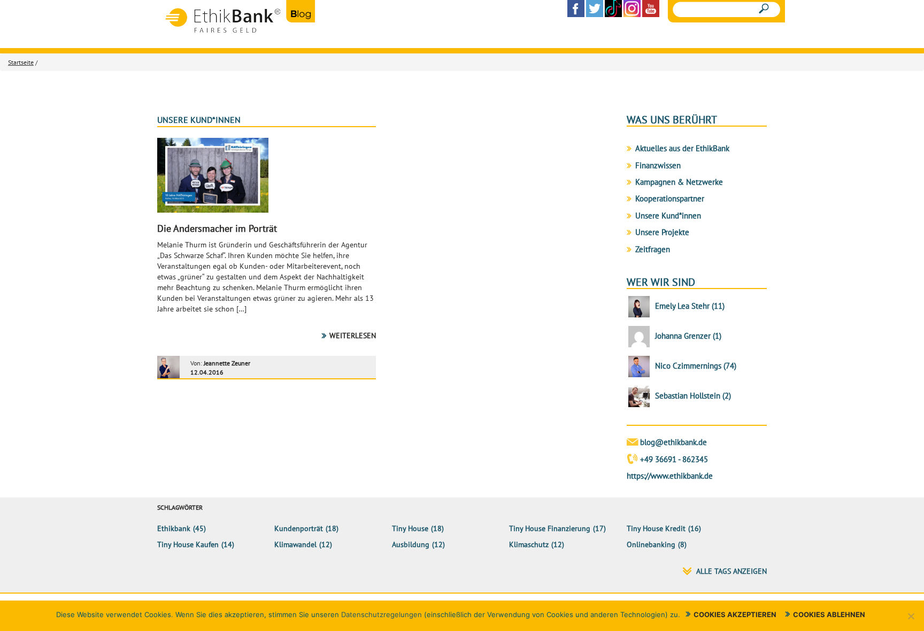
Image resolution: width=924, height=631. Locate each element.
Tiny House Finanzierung (549, 528)
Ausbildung (410, 544)
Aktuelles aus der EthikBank (682, 148)
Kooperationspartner (669, 198)
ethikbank (173, 528)
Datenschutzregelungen (381, 614)
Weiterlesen (352, 335)
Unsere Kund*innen (199, 119)
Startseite (21, 62)
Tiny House (410, 528)
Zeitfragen (652, 249)
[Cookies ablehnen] (910, 616)
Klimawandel (295, 544)
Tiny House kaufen (188, 544)
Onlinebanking (651, 544)
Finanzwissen (658, 165)
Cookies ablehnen (829, 614)
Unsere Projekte (662, 232)
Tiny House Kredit (656, 528)
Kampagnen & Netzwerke (679, 182)
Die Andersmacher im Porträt (217, 228)
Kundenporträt (298, 528)
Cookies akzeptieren (735, 614)
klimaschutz (529, 544)
